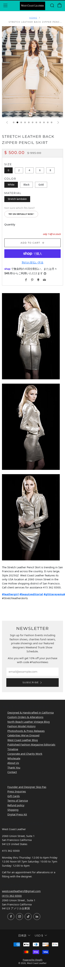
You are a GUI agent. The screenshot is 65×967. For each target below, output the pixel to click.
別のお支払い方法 (32, 262)
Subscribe (31, 682)
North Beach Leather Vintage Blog (28, 721)
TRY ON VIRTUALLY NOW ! (21, 214)
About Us (13, 763)
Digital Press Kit (17, 814)
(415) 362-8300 (12, 895)
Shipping (12, 809)
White (11, 184)
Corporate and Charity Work (24, 753)
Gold (41, 184)
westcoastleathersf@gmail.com (21, 891)
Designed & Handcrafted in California (30, 712)
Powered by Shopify (32, 959)
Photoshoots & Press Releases (26, 731)
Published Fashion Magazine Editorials (31, 744)
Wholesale (13, 758)
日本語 (22, 935)
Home (33, 18)
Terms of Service (17, 800)
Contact (12, 772)
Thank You (13, 767)
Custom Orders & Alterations (25, 717)
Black (26, 184)
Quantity (9, 224)
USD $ (39, 935)
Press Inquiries (16, 791)
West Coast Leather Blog (22, 740)
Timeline (12, 749)
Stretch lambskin (17, 199)
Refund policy (15, 805)
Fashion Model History (21, 726)
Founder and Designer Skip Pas (26, 787)
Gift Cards (13, 796)
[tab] (13, 122)
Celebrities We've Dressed (23, 735)
